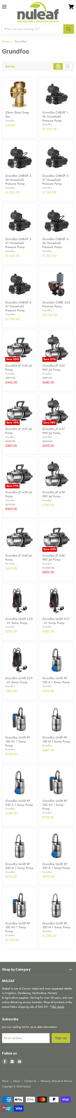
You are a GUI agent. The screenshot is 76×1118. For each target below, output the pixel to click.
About (16, 1081)
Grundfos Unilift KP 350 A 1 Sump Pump (56, 866)
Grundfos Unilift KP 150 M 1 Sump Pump (56, 739)
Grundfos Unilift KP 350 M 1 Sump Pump (56, 925)
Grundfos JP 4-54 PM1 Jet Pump (53, 494)
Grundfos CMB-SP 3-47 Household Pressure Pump (18, 243)
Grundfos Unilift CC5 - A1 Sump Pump (18, 621)
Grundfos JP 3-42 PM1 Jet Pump (53, 367)
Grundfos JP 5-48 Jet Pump (18, 557)
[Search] (68, 29)
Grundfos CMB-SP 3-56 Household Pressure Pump (55, 243)
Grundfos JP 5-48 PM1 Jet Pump (53, 557)
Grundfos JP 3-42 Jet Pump (18, 367)
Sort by (10, 66)
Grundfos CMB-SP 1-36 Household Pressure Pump (55, 116)
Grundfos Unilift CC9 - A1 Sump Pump (19, 680)
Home (6, 41)
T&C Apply (57, 1007)
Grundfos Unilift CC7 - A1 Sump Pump (56, 621)
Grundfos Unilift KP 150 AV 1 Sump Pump (17, 741)
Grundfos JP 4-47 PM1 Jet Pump (53, 431)
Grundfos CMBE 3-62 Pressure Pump (56, 304)
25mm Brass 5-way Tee (17, 114)
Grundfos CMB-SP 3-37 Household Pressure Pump (55, 180)
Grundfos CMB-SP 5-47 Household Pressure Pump (18, 306)
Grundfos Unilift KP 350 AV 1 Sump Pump (17, 927)
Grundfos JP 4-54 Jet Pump (18, 494)
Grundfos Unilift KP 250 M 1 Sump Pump (19, 866)
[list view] (67, 66)
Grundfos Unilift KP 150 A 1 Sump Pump (56, 680)
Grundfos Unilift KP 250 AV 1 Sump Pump (54, 805)
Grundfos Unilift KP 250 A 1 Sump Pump (19, 803)
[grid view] (58, 66)
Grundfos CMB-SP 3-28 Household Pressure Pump (18, 180)
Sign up (61, 1038)
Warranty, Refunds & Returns (56, 1081)
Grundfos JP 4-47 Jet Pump (18, 431)
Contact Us (30, 1081)
